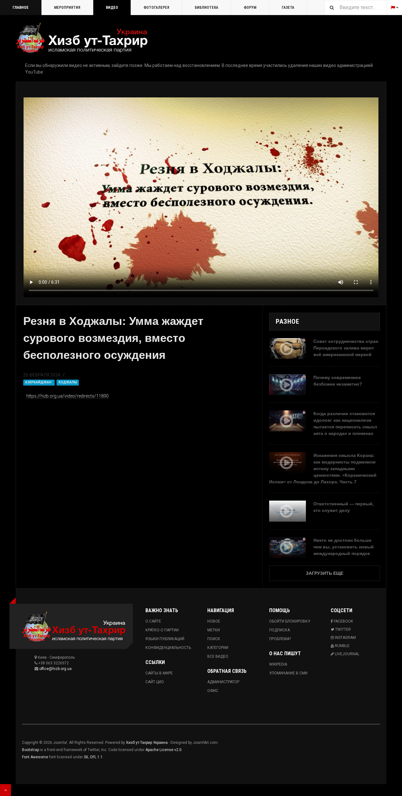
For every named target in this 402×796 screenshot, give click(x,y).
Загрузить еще (324, 573)
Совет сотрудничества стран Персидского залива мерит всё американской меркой (345, 348)
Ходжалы (67, 382)
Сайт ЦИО (154, 682)
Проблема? (280, 639)
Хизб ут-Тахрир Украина (147, 742)
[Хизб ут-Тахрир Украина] (82, 38)
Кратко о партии (162, 630)
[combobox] (355, 7)
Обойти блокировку (289, 621)
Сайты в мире (159, 673)
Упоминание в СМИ (288, 673)
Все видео (217, 656)
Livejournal (346, 654)
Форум (250, 7)
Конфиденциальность (168, 647)
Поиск (213, 639)
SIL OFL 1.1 (93, 757)
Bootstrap (30, 750)
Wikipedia (278, 664)
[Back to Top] (5, 790)
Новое (213, 621)
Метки (213, 630)
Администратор (223, 682)
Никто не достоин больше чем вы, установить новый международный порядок (343, 547)
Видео (112, 7)
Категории (217, 647)
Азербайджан (38, 382)
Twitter (342, 629)
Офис (212, 691)
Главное (21, 7)
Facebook (343, 621)
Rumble (342, 646)
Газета (288, 7)
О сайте (153, 621)
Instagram (345, 637)
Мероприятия (67, 7)
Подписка (279, 630)
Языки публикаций (164, 639)
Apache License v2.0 (163, 750)
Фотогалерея (156, 7)
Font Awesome (35, 757)
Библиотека (206, 7)
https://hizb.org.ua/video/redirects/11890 (67, 395)
